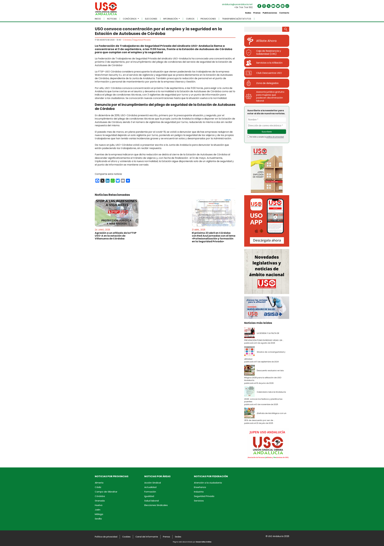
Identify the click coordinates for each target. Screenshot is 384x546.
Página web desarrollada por (192, 542)
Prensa (256, 13)
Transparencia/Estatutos (236, 19)
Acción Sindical (152, 482)
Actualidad (150, 487)
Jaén (97, 509)
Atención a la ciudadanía (208, 482)
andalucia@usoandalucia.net (237, 4)
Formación (150, 491)
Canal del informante (146, 536)
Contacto (284, 13)
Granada (100, 500)
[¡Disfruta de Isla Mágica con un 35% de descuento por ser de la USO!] (250, 413)
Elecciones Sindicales (156, 505)
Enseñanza (200, 487)
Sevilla (98, 518)
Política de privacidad (106, 536)
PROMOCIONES (208, 19)
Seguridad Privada (142, 40)
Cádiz (98, 487)
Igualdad (149, 496)
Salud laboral (151, 500)
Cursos (190, 19)
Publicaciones (270, 13)
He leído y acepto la (266, 137)
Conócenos (130, 19)
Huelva (98, 505)
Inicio (98, 19)
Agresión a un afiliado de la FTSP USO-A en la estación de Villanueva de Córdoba (115, 235)
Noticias (112, 19)
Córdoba (127, 40)
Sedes (248, 13)
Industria (199, 491)
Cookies (126, 536)
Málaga (99, 514)
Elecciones (151, 19)
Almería (99, 482)
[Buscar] (285, 29)
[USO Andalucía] (106, 10)
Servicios (199, 500)
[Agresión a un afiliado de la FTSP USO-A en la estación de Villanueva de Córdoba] (116, 213)
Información (170, 19)
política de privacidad (275, 137)
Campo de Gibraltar (106, 491)
